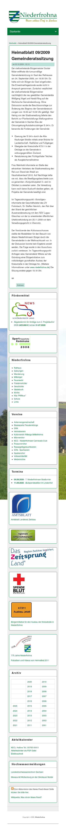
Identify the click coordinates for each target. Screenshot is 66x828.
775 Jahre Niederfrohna (21, 655)
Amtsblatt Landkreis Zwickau (23, 519)
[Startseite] (33, 22)
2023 (15, 715)
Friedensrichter (20, 383)
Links (16, 401)
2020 (29, 681)
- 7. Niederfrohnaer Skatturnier (32, 479)
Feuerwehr (18, 380)
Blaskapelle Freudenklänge (26, 425)
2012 (29, 720)
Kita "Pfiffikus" (20, 395)
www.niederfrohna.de (39, 267)
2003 (44, 715)
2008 (44, 691)
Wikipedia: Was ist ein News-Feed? (26, 797)
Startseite (12, 43)
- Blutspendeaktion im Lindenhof (33, 482)
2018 (29, 691)
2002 (44, 720)
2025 (15, 705)
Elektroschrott (17, 753)
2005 (44, 705)
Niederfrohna (40, 817)
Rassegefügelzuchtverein (25, 446)
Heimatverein (20, 431)
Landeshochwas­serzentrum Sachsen (27, 772)
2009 (44, 686)
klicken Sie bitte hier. (20, 792)
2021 (15, 725)
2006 (44, 701)
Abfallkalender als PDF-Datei (23, 750)
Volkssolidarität (20, 456)
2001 (44, 725)
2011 (29, 725)
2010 (44, 681)
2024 (15, 710)
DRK (16, 428)
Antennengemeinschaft (24, 422)
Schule (17, 398)
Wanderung (19, 374)
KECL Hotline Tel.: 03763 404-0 (25, 747)
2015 (29, 705)
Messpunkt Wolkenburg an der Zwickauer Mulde (32, 777)
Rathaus (20, 285)
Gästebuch (18, 389)
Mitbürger (18, 377)
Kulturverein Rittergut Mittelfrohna (28, 434)
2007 (44, 696)
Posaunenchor (20, 443)
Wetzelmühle (19, 459)
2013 (29, 715)
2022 (15, 720)
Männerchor (19, 437)
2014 (29, 710)
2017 (29, 696)
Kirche (17, 392)
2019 (29, 686)
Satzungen (18, 370)
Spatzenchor (19, 453)
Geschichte (19, 386)
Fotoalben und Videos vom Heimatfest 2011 (30, 660)
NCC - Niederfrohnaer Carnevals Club (30, 440)
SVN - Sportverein (22, 449)
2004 (44, 710)
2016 (29, 701)
